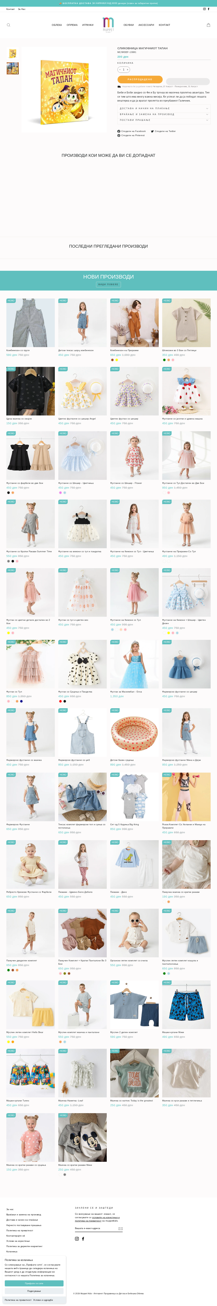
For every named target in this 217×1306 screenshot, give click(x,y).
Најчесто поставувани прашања (23, 1225)
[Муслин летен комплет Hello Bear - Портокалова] (12, 1041)
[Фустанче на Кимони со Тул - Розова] (125, 629)
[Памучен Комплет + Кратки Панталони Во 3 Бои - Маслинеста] (64, 973)
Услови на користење (18, 1241)
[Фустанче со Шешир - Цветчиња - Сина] (64, 492)
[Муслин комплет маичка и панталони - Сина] (64, 1041)
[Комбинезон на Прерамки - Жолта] (116, 359)
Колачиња (11, 1251)
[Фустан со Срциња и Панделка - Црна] (64, 701)
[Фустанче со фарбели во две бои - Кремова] (12, 492)
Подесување (34, 1291)
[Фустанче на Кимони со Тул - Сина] (112, 629)
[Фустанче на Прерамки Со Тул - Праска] (168, 561)
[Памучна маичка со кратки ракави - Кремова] (168, 901)
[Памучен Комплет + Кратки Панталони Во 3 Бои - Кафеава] (69, 973)
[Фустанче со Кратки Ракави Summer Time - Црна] (12, 561)
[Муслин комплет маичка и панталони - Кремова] (60, 1041)
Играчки (87, 25)
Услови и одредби (43, 1300)
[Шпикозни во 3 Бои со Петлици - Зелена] (164, 359)
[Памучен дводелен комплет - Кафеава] (12, 970)
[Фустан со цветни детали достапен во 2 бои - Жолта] (8, 632)
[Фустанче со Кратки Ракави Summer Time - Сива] (8, 561)
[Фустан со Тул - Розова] (8, 701)
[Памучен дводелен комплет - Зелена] (8, 970)
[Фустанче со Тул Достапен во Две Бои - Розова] (168, 492)
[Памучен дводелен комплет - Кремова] (17, 970)
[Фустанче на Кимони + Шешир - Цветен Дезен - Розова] (172, 632)
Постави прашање (135, 120)
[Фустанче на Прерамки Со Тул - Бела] (164, 561)
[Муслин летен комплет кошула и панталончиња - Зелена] (164, 973)
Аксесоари (146, 25)
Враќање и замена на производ (147, 114)
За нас (10, 1209)
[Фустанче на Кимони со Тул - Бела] (116, 629)
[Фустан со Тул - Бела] (12, 701)
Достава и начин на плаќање (145, 108)
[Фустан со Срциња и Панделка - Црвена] (60, 701)
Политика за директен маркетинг (24, 1246)
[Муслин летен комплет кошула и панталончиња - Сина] (168, 973)
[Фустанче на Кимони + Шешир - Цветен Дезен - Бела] (164, 632)
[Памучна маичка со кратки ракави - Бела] (164, 901)
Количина (125, 63)
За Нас (21, 9)
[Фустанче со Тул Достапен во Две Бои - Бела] (164, 492)
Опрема (72, 25)
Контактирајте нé (15, 1236)
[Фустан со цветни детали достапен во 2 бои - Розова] (12, 632)
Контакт (10, 9)
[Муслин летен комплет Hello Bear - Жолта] (8, 1041)
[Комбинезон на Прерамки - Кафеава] (112, 359)
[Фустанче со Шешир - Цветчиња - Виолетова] (60, 492)
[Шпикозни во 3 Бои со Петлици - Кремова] (168, 359)
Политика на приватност (18, 1300)
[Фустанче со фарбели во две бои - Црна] (8, 492)
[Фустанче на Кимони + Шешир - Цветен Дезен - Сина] (177, 632)
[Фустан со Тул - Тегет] (21, 701)
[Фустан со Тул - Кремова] (17, 701)
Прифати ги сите (34, 1283)
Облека (57, 25)
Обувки (129, 25)
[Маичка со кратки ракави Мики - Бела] (60, 1174)
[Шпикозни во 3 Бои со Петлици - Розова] (172, 359)
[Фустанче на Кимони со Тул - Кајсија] (120, 629)
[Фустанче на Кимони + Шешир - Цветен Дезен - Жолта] (168, 632)
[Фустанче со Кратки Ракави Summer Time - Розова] (17, 561)
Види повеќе (108, 284)
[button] (188, 79)
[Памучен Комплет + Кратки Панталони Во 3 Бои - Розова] (60, 973)
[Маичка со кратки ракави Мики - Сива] (64, 1174)
